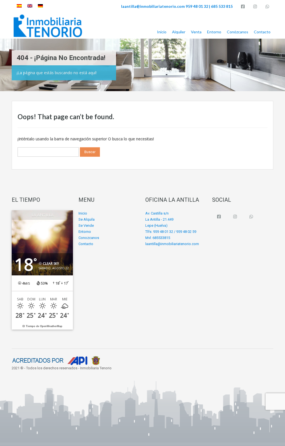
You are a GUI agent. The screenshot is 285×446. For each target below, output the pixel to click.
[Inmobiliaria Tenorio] (48, 26)
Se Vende (86, 225)
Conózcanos (237, 31)
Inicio (161, 31)
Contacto (262, 31)
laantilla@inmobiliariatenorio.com (153, 6)
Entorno (214, 31)
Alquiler (178, 31)
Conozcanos (88, 238)
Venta (196, 31)
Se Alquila (86, 219)
